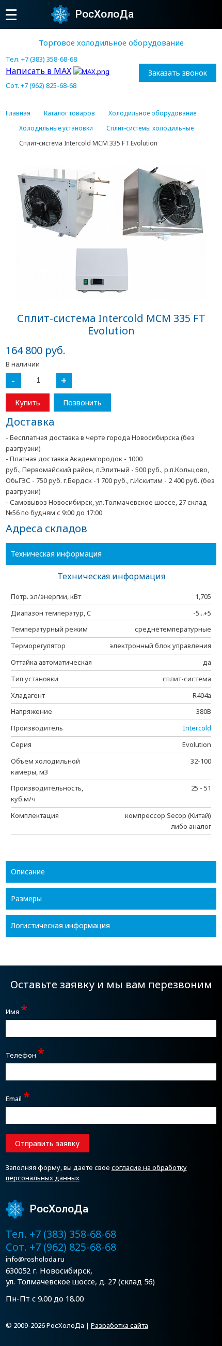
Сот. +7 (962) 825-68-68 (41, 85)
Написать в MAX (38, 71)
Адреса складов (46, 528)
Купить (27, 402)
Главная (18, 113)
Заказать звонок (177, 73)
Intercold (197, 728)
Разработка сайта (119, 1325)
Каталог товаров (69, 113)
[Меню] (11, 14)
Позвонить (82, 402)
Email (18, 1097)
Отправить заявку (47, 1143)
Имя (16, 1010)
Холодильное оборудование (152, 113)
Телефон (25, 1054)
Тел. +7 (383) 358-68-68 (41, 59)
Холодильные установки (56, 128)
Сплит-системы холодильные (150, 128)
